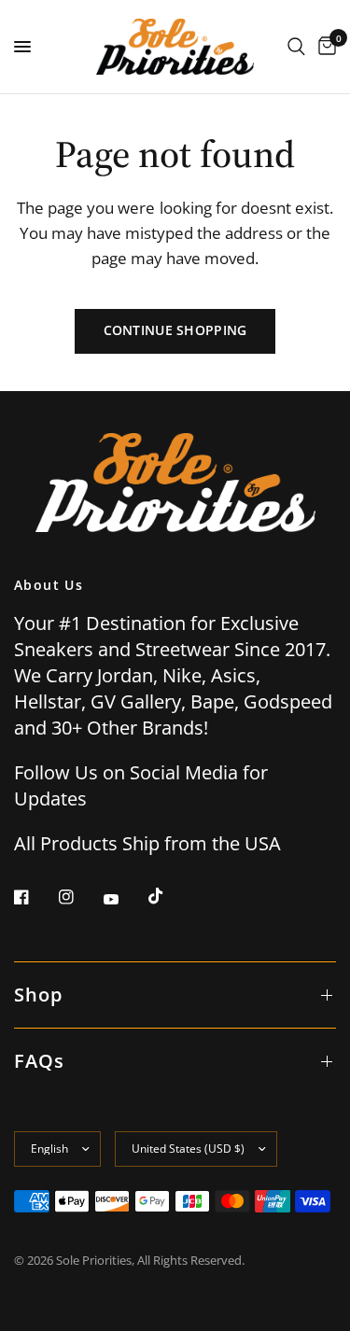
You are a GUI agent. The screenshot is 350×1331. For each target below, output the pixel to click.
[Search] (296, 46)
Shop (38, 994)
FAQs (39, 1060)
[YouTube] (124, 898)
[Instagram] (79, 897)
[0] (324, 46)
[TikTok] (168, 896)
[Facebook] (34, 897)
